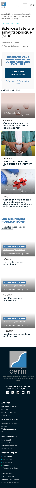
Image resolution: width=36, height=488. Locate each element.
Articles (4, 426)
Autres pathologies (8, 16)
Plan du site (5, 415)
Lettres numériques (9, 446)
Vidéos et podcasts (8, 429)
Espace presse (6, 473)
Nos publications (9, 419)
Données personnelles (10, 479)
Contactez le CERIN (8, 412)
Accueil (4, 14)
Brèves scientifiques (9, 423)
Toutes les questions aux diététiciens (13, 228)
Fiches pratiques (14, 14)
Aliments (6, 465)
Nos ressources (9, 436)
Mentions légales (7, 476)
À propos (5, 403)
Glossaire (4, 409)
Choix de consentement (10, 482)
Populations (7, 457)
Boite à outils (6, 440)
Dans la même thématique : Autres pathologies (14, 89)
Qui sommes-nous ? (9, 407)
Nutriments (7, 462)
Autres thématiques (10, 468)
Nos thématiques (9, 453)
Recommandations (8, 449)
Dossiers (4, 432)
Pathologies (26, 14)
